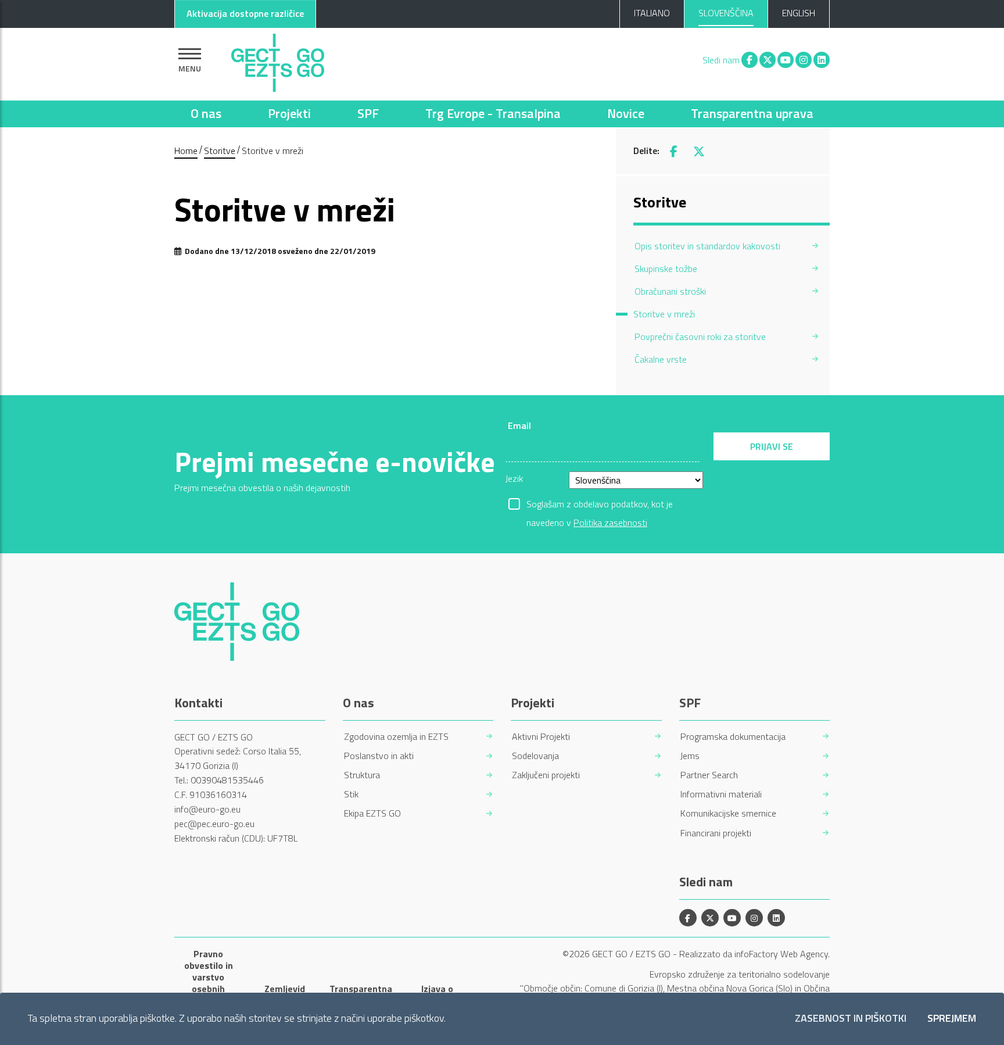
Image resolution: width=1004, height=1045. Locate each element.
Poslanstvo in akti (379, 756)
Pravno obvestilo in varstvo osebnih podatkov (208, 977)
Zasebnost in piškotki (850, 1018)
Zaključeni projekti (546, 775)
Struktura (362, 775)
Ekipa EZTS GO (372, 813)
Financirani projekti (715, 833)
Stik (351, 794)
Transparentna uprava (752, 113)
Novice (625, 113)
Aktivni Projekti (541, 736)
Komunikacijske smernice (728, 813)
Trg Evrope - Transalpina (493, 113)
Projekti (289, 113)
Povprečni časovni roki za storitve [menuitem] (700, 336)
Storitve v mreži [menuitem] (664, 314)
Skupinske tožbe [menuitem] (665, 268)
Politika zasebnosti (610, 522)
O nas (206, 113)
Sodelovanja (535, 756)
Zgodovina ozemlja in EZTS (396, 736)
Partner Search (709, 775)
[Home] (277, 60)
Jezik (514, 478)
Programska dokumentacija (733, 736)
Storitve (219, 151)
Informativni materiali (721, 794)
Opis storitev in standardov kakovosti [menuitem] (707, 246)
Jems (690, 756)
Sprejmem (951, 1018)
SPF (368, 113)
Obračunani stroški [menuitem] (670, 291)
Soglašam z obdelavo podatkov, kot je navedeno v (599, 505)
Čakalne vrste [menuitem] (660, 359)
